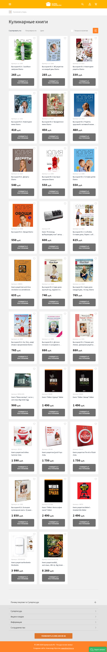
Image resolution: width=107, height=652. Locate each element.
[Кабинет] (89, 4)
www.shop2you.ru (67, 648)
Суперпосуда (16, 611)
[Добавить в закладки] (34, 38)
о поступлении (22, 82)
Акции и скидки (17, 616)
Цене (42, 31)
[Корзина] (96, 4)
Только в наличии (81, 31)
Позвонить (53, 636)
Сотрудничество (18, 627)
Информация (16, 622)
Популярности (30, 31)
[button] (98, 649)
